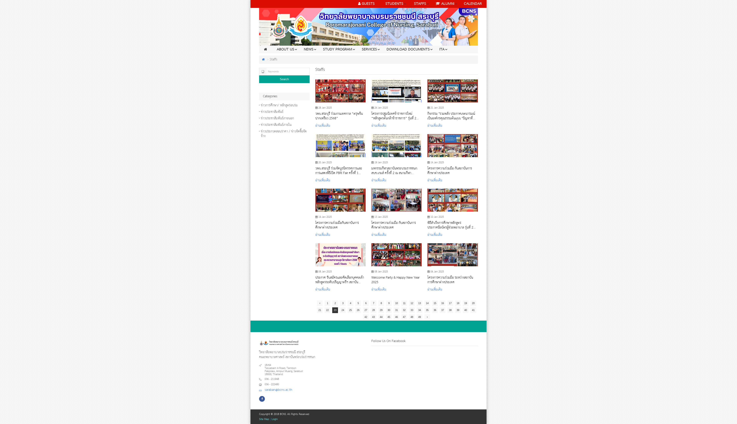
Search (284, 79)
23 (335, 310)
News (308, 49)
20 (473, 303)
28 (373, 310)
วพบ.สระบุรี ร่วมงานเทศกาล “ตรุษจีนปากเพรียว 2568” (339, 116)
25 (350, 310)
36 (435, 310)
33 (412, 310)
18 (458, 303)
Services (369, 49)
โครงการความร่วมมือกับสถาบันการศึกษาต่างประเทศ (337, 225)
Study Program (337, 49)
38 (450, 310)
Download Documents (408, 49)
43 (373, 317)
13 (419, 303)
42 (365, 317)
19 (465, 303)
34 (419, 310)
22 (327, 310)
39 (458, 310)
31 (396, 310)
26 (358, 310)
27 (365, 310)
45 (389, 317)
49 (419, 317)
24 (342, 310)
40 (465, 310)
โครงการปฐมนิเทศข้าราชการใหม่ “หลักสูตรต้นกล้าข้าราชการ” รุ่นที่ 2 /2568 (393, 116)
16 (442, 303)
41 (473, 310)
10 (396, 303)
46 (396, 317)
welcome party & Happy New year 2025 (395, 280)
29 (381, 310)
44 (381, 317)
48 (412, 317)
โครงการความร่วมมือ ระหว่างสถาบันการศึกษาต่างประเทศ (450, 280)
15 (435, 303)
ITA (442, 49)
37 (442, 310)
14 (427, 303)
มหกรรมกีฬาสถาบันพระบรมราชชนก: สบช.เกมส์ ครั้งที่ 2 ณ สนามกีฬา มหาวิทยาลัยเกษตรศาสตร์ (394, 170)
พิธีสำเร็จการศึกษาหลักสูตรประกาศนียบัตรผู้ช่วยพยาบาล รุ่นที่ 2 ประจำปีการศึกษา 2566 (450, 225)
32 (404, 310)
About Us (285, 49)
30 (389, 310)
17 (450, 303)
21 (319, 310)
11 (404, 303)
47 (404, 317)
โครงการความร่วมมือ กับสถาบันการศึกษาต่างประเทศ (449, 170)
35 (427, 310)
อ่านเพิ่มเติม (322, 126)
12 (412, 303)
